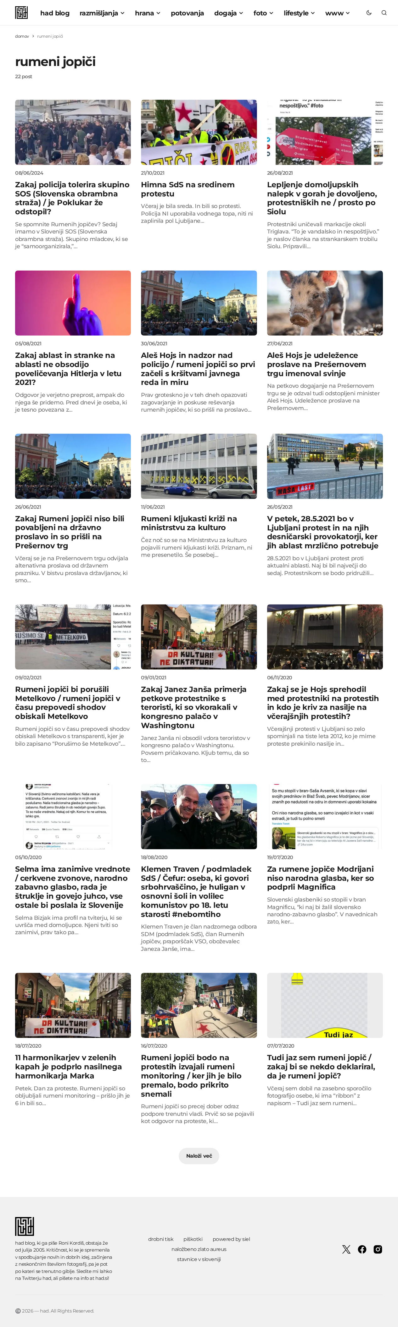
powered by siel (231, 1239)
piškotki (192, 1239)
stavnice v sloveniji (199, 1259)
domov (22, 36)
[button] (369, 12)
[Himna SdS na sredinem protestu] (199, 132)
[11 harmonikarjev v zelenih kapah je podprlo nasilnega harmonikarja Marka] (73, 1005)
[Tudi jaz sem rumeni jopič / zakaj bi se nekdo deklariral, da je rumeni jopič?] (325, 1005)
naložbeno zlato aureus (198, 1249)
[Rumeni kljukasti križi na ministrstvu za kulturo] (199, 466)
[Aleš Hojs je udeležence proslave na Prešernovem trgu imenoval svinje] (325, 303)
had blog (25, 1243)
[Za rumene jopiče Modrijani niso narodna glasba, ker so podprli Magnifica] (325, 816)
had (46, 1278)
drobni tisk (161, 1239)
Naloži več (199, 1156)
